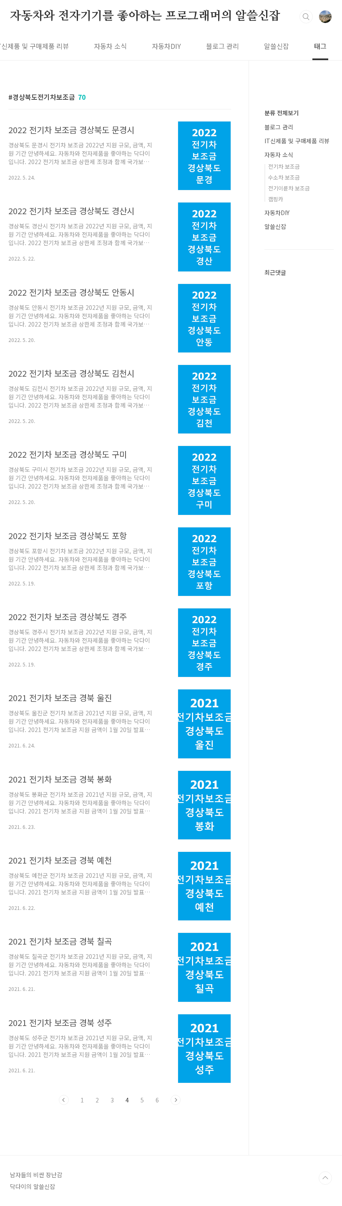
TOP (325, 1178)
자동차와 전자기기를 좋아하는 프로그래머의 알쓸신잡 (145, 16)
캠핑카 (275, 199)
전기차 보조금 (284, 166)
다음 (176, 1100)
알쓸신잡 (276, 46)
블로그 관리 (222, 46)
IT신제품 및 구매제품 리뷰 (296, 141)
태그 (320, 46)
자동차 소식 (110, 46)
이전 (64, 1100)
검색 (306, 16)
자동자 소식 (278, 154)
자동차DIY (166, 46)
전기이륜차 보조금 (289, 188)
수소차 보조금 (284, 177)
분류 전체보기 (281, 113)
